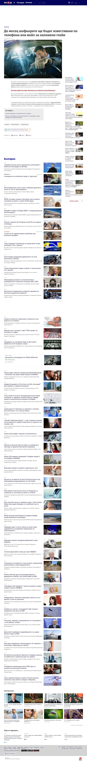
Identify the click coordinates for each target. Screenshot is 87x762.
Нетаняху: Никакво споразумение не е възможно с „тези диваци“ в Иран (23, 621)
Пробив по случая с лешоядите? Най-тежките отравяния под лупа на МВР (21, 610)
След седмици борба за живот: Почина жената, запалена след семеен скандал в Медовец (21, 679)
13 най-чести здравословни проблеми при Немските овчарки (20, 234)
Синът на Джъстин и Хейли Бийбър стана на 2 (33, 736)
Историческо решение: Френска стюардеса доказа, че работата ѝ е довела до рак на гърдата (23, 656)
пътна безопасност (15, 124)
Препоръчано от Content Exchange (76, 725)
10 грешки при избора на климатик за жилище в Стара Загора (53, 705)
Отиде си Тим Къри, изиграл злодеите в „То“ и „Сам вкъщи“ (69, 173)
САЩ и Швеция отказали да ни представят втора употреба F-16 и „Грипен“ (22, 244)
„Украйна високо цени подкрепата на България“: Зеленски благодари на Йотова (22, 166)
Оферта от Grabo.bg (7, 355)
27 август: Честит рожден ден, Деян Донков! (12, 705)
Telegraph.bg (24, 748)
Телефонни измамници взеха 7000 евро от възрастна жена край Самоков (20, 667)
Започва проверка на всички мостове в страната (18, 113)
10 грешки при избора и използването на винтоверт (73, 705)
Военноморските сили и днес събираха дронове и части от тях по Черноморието (22, 188)
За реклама (63, 746)
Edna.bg (10, 748)
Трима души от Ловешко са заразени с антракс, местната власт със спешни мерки (21, 410)
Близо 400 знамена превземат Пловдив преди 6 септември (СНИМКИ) (22, 457)
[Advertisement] (33, 147)
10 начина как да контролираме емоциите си (32, 721)
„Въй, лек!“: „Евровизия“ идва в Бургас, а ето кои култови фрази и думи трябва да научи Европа (73, 115)
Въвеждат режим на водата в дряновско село (21, 468)
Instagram (29, 135)
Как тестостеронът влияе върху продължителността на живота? (12, 721)
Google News (15, 135)
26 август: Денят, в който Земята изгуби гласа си (52, 736)
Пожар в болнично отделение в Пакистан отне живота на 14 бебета (21, 320)
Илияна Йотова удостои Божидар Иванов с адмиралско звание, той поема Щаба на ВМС (20, 575)
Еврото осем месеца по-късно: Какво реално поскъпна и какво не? (71, 143)
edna (26, 739)
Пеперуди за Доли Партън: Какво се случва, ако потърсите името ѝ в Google (72, 135)
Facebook (22, 135)
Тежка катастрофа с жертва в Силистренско (20, 434)
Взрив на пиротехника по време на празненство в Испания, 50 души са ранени (73, 193)
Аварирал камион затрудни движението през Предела (21, 541)
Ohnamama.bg (36, 747)
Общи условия (17, 758)
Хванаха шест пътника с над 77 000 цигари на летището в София (20, 331)
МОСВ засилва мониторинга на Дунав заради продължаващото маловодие (20, 516)
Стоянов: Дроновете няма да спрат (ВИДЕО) (20, 552)
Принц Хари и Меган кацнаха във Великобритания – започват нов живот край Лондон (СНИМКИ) (22, 373)
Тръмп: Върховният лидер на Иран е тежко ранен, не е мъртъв (22, 269)
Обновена (67, 179)
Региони (29, 2)
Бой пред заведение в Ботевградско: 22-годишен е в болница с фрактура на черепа (23, 644)
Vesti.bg (14, 748)
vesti (46, 739)
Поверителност (66, 748)
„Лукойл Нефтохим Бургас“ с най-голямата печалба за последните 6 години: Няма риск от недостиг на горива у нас (23, 422)
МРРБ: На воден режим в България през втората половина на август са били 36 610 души (22, 200)
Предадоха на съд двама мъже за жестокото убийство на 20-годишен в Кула (20, 343)
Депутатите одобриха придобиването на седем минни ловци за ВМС (21, 633)
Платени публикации (70, 746)
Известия (80, 748)
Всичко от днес (74, 201)
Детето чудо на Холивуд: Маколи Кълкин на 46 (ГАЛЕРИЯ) (69, 107)
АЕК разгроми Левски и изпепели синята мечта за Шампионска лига (73, 736)
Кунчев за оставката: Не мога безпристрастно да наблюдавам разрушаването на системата (22, 480)
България (7, 124)
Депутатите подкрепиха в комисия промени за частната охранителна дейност (21, 292)
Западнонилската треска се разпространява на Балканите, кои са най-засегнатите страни (72, 98)
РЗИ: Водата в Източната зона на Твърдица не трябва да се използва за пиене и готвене (21, 491)
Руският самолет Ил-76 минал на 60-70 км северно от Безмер (22, 223)
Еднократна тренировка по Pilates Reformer (21, 357)
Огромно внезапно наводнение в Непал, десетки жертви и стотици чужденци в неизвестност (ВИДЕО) (73, 183)
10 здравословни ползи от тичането (32, 704)
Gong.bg (14, 747)
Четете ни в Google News (11, 753)
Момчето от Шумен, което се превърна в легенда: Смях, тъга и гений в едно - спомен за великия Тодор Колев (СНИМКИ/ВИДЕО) (73, 125)
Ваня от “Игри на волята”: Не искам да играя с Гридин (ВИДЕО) (70, 151)
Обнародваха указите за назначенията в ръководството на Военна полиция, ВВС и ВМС (21, 280)
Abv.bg (5, 747)
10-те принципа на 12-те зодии (71, 720)
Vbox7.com (9, 747)
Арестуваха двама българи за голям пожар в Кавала (69, 166)
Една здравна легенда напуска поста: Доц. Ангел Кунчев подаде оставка (71, 80)
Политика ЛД (74, 748)
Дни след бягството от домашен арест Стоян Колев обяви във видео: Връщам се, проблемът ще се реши (23, 504)
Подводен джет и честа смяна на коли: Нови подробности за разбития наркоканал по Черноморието (20, 528)
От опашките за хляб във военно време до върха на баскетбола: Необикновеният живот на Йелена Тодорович (13, 737)
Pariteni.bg (6, 748)
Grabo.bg (41, 747)
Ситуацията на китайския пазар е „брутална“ (20, 176)
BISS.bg (31, 747)
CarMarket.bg (26, 747)
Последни (20, 3)
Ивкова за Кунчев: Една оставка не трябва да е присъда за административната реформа (21, 446)
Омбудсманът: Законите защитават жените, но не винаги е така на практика (22, 598)
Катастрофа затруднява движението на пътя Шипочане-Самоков (20, 257)
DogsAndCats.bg (20, 747)
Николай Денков (24, 124)
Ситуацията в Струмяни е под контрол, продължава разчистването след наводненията (23, 564)
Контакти (76, 746)
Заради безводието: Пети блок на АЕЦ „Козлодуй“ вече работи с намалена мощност (22, 385)
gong (67, 739)
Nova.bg (18, 748)
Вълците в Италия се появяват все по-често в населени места (70, 159)
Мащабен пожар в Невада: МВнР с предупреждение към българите (23, 211)
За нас (59, 746)
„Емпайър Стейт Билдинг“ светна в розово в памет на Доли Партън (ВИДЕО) (22, 587)
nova (6, 742)
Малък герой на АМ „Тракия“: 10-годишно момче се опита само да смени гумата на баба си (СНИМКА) (73, 88)
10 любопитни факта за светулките (52, 720)
